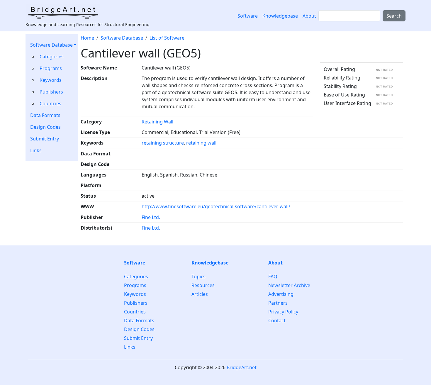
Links (36, 150)
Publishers (51, 92)
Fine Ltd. (151, 217)
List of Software (167, 38)
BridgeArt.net (242, 367)
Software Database (51, 45)
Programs (51, 68)
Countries (50, 103)
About (309, 16)
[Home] (65, 12)
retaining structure (163, 143)
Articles (199, 294)
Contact (277, 320)
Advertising (280, 294)
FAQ (272, 277)
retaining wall (201, 143)
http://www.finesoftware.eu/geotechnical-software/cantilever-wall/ (216, 206)
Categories (52, 56)
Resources (203, 285)
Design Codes (45, 127)
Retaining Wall (157, 121)
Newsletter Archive (289, 285)
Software (247, 16)
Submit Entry (44, 138)
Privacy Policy (283, 311)
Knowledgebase (280, 16)
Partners (278, 303)
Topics (198, 277)
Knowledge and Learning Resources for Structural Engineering (88, 24)
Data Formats (45, 115)
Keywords (51, 80)
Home (87, 38)
